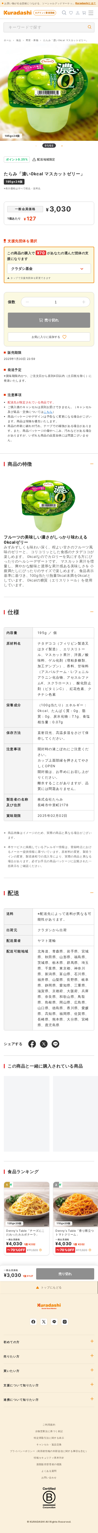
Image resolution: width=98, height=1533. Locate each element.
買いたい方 (12, 1371)
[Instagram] (64, 1321)
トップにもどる (51, 1287)
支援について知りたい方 (21, 1385)
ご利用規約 (49, 1424)
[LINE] (54, 1321)
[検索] (64, 13)
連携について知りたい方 (21, 1399)
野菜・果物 (32, 40)
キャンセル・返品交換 (49, 1444)
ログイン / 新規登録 (44, 12)
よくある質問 (49, 1470)
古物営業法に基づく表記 (49, 1431)
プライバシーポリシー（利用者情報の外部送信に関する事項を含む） (49, 1451)
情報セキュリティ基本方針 (49, 1457)
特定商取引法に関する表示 (49, 1437)
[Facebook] (33, 1321)
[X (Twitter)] (43, 1321)
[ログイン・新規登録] (77, 12)
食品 (18, 40)
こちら (48, 411)
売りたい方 (12, 1356)
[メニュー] (91, 13)
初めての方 (12, 1342)
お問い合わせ (49, 1477)
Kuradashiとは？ (85, 3)
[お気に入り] (71, 12)
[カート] (84, 12)
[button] (40, 1250)
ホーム (7, 40)
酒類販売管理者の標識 (49, 1464)
